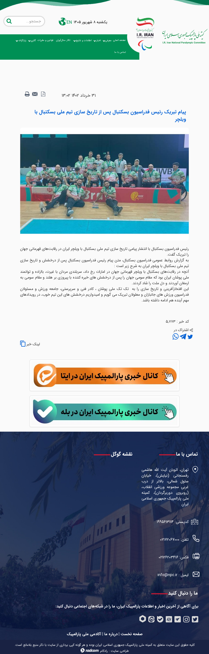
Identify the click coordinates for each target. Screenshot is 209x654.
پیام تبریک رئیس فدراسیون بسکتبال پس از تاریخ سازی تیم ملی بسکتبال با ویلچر (110, 115)
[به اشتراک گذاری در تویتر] (189, 337)
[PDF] (43, 94)
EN (69, 22)
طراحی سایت (120, 650)
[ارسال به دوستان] (35, 94)
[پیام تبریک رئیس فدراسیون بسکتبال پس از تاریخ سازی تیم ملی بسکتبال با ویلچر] (104, 184)
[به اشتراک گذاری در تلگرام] (182, 337)
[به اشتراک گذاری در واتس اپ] (176, 337)
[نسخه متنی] (27, 94)
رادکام (104, 650)
